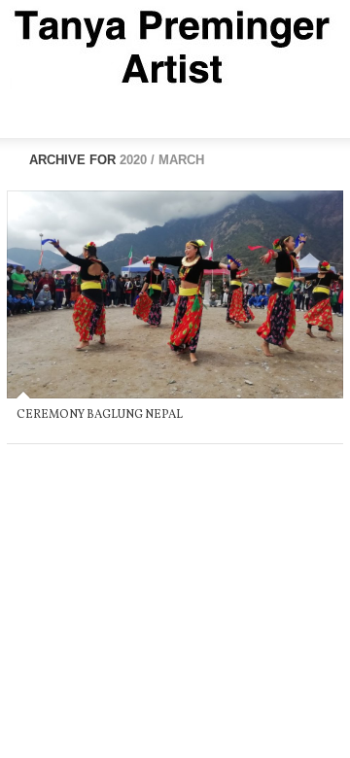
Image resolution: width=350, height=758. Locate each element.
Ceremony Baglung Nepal (100, 415)
